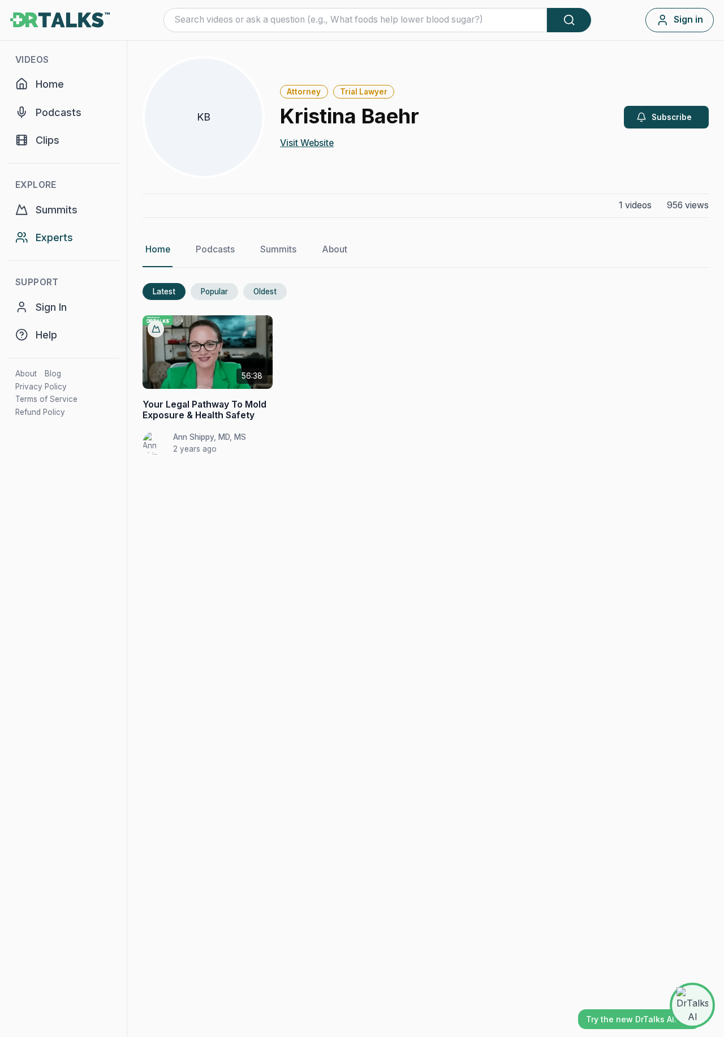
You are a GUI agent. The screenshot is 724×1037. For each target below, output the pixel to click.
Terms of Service (46, 399)
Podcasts (215, 249)
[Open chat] (692, 1005)
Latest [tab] (164, 291)
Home (157, 249)
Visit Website (307, 143)
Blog (53, 373)
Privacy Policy (41, 386)
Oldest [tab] (265, 291)
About (26, 373)
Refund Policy (40, 412)
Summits (278, 249)
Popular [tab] (214, 291)
